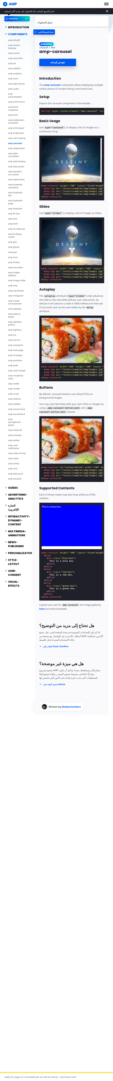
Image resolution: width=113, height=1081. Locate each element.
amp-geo (12, 242)
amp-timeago (14, 435)
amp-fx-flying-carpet (15, 235)
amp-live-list (14, 340)
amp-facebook (15, 208)
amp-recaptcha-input (16, 377)
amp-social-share (16, 409)
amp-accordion (15, 58)
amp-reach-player (17, 370)
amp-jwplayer (15, 308)
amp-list (12, 335)
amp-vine (12, 468)
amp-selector (14, 398)
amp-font (12, 218)
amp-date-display (16, 161)
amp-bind (13, 114)
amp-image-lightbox (14, 274)
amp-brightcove (16, 133)
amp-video (13, 458)
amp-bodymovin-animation (16, 121)
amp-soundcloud (16, 414)
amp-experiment (16, 179)
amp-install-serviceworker (15, 302)
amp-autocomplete (15, 95)
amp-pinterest (15, 360)
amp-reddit (13, 383)
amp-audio (13, 88)
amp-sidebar (14, 404)
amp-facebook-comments (15, 186)
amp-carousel (15, 143)
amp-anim (13, 78)
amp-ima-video (15, 267)
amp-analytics (15, 73)
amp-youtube (14, 478)
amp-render (14, 388)
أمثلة (53, 47)
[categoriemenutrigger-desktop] (44, 32)
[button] (106, 4)
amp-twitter (14, 440)
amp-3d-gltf (14, 40)
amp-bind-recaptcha (13, 108)
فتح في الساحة (57, 62)
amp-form (13, 223)
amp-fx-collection (16, 228)
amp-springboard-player (14, 422)
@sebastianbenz (71, 706)
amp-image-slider (17, 280)
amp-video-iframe (17, 453)
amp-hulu (13, 257)
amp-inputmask (16, 290)
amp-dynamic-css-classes (15, 173)
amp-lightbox (14, 329)
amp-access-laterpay (14, 46)
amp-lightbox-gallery (15, 323)
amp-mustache (15, 345)
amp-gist (12, 252)
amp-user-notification (13, 447)
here (42, 608)
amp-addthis (14, 68)
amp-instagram (15, 295)
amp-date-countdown (13, 155)
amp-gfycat (13, 247)
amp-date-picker (16, 166)
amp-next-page (15, 350)
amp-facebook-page (15, 202)
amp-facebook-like (15, 194)
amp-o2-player (15, 355)
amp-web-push (15, 473)
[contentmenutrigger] (72, 21)
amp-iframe (14, 262)
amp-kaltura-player (14, 315)
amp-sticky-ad (15, 430)
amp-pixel (13, 365)
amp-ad (12, 63)
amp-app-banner (16, 83)
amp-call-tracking (16, 138)
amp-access (14, 53)
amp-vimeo (13, 463)
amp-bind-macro (16, 101)
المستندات (43, 47)
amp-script (13, 393)
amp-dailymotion (16, 148)
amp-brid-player (16, 128)
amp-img (12, 285)
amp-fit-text (14, 213)
